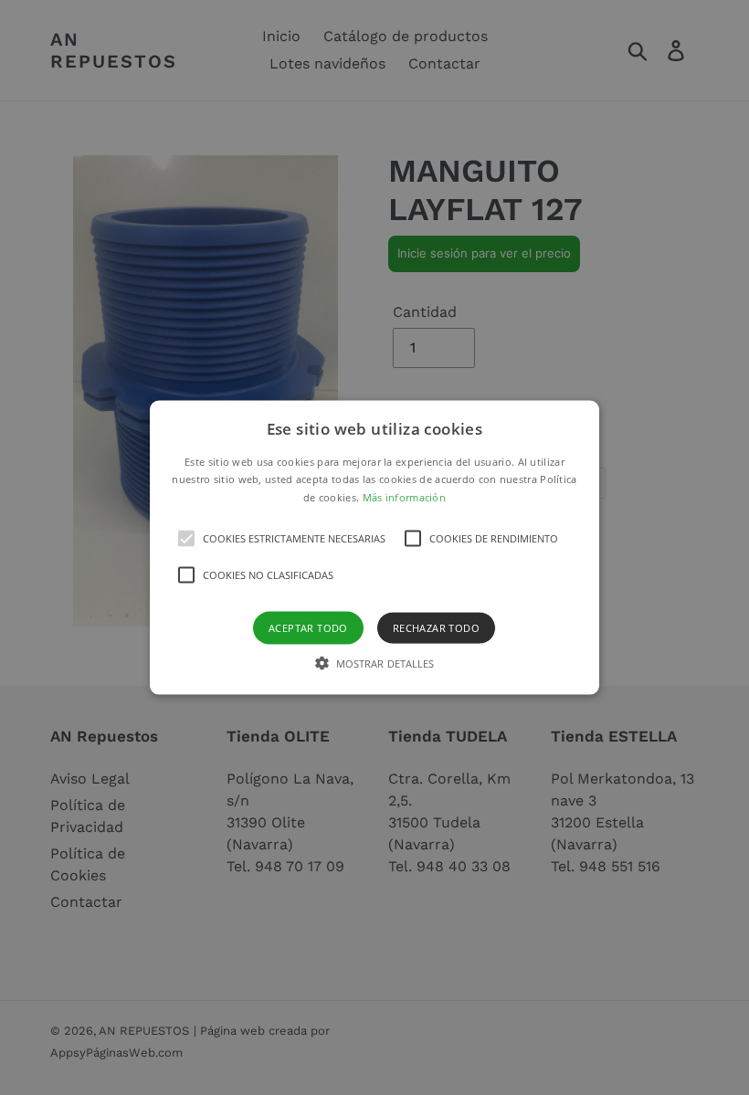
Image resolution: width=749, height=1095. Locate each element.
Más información (405, 497)
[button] (374, 547)
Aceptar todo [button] (308, 628)
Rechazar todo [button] (436, 628)
